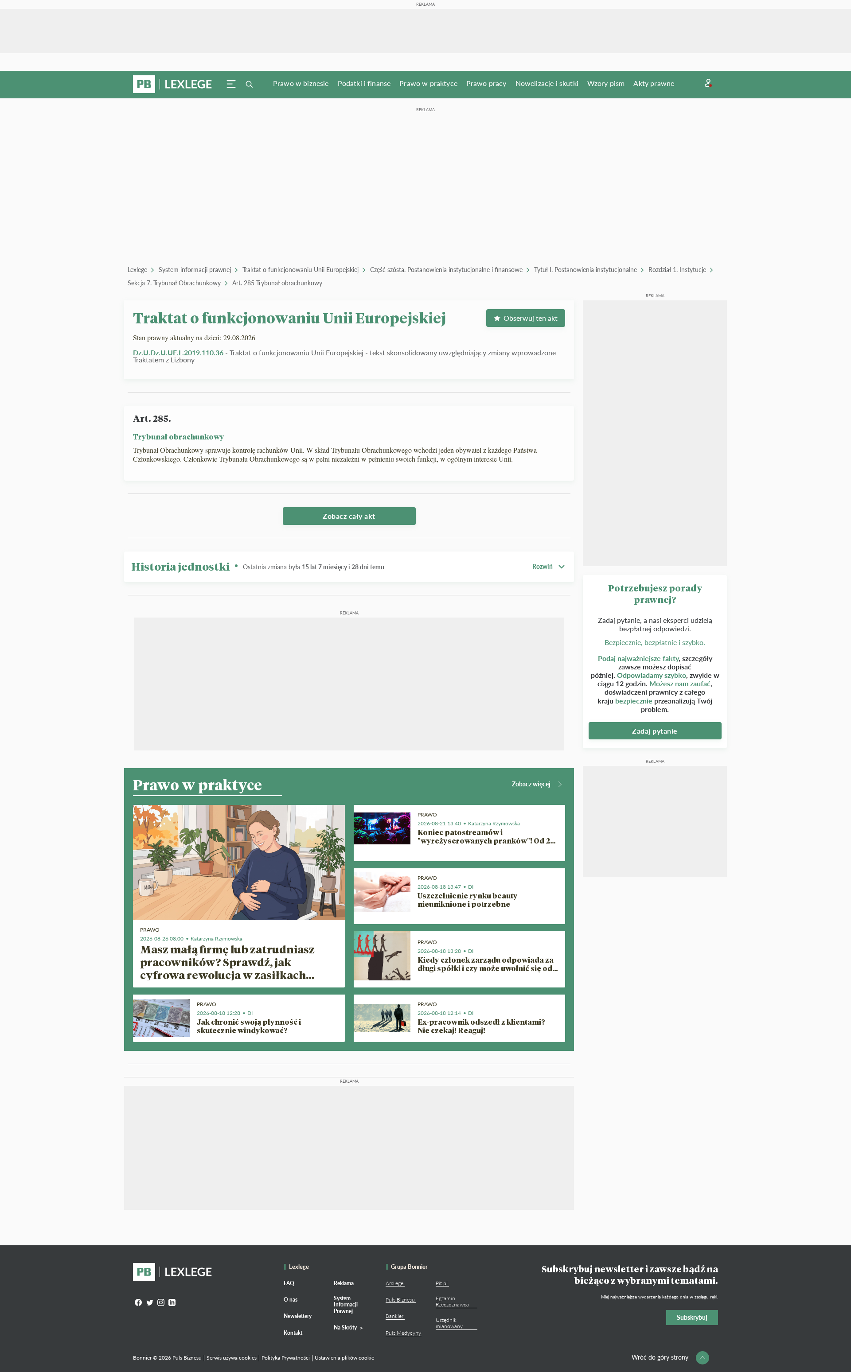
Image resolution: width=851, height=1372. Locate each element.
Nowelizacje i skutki (546, 83)
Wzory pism (606, 83)
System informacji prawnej (195, 269)
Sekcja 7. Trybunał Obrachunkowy (174, 283)
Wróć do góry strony (660, 1357)
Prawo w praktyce (428, 83)
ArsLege (394, 1283)
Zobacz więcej (531, 784)
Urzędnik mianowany (449, 1323)
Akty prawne (653, 83)
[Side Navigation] (231, 84)
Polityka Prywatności (286, 1357)
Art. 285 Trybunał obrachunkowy (277, 283)
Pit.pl (442, 1283)
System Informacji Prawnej (346, 1304)
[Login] (708, 83)
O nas (290, 1299)
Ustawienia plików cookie (344, 1357)
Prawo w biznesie (301, 83)
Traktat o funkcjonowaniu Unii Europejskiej (300, 269)
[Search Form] (249, 84)
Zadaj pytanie (655, 731)
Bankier (394, 1316)
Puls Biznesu (400, 1299)
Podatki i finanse (364, 83)
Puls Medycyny (403, 1332)
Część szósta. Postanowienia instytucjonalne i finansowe (446, 269)
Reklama (344, 1283)
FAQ (289, 1283)
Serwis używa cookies (232, 1357)
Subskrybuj (692, 1317)
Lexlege (137, 269)
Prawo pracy (486, 83)
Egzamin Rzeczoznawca (452, 1301)
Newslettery (298, 1316)
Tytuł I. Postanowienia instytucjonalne (585, 269)
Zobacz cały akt (349, 516)
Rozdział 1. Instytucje (677, 269)
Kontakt (293, 1332)
